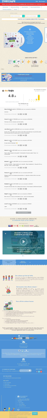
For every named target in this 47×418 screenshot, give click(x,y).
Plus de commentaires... (23, 212)
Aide (37, 1)
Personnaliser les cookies (22, 416)
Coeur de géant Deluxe (35, 7)
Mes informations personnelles (10, 385)
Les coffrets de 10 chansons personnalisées (13, 377)
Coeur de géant (25, 7)
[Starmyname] (9, 1)
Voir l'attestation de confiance (40, 89)
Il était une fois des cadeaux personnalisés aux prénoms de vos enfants (23, 400)
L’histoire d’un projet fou (8, 268)
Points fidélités (22, 404)
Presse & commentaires (23, 262)
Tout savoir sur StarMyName (23, 397)
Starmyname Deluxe (15, 7)
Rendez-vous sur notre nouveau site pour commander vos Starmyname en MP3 (23, 4)
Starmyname (5, 7)
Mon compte (6, 380)
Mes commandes (8, 382)
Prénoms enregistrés (7, 9)
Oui (19, 114)
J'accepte (34, 413)
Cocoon (15, 9)
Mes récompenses (8, 387)
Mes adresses (7, 384)
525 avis (2, 69)
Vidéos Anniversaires (23, 268)
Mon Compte (42, 1)
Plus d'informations (13, 416)
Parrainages (21, 402)
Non (24, 114)
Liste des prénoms (22, 405)
